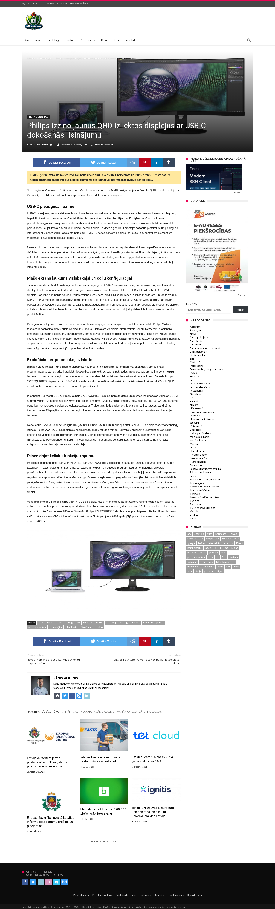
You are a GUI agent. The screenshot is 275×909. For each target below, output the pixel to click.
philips (160, 622)
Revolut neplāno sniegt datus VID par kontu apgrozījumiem (53, 659)
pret (223, 552)
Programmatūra (198, 458)
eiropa (209, 538)
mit (226, 547)
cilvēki (234, 533)
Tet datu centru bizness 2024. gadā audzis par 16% (153, 759)
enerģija (70, 622)
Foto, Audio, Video (200, 383)
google (191, 543)
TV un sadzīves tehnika (202, 507)
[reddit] (133, 162)
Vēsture (194, 514)
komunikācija (194, 547)
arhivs (193, 333)
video (100, 627)
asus (40, 622)
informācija (215, 543)
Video (193, 518)
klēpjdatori (117, 622)
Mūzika (194, 443)
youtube (208, 571)
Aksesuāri (195, 326)
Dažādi (194, 372)
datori (59, 622)
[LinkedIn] (41, 882)
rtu (217, 557)
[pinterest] (145, 162)
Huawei (194, 401)
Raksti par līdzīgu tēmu (43, 711)
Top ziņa (194, 500)
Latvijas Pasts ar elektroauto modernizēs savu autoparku (100, 759)
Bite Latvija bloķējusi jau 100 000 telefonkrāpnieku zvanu (103, 811)
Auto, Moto (196, 340)
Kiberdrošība (194, 894)
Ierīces (99, 622)
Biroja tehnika (197, 355)
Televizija (195, 493)
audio (49, 622)
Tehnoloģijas (45, 58)
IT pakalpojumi (175, 894)
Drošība (191, 538)
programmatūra (37, 627)
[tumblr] (169, 162)
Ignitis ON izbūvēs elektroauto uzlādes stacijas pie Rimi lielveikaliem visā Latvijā (153, 812)
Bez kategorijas (198, 351)
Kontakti (159, 894)
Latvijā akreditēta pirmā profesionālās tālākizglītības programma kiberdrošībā (47, 762)
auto (209, 533)
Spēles (193, 475)
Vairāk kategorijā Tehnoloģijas (139, 711)
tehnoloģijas (71, 627)
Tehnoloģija (55, 627)
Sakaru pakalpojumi (200, 472)
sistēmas (192, 561)
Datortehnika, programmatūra (206, 369)
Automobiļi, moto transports (205, 348)
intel (226, 543)
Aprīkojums (196, 330)
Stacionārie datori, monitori (205, 479)
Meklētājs (191, 304)
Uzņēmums (87, 627)
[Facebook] (25, 882)
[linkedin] (157, 162)
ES (78, 622)
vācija (198, 571)
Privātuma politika (102, 894)
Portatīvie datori (199, 454)
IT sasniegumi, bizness (202, 419)
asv (189, 533)
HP (191, 397)
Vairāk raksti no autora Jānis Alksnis (88, 711)
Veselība (194, 511)
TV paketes (196, 504)
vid (228, 566)
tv (234, 561)
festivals (87, 622)
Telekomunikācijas (200, 490)
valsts (220, 566)
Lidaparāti (195, 429)
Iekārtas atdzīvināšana (202, 411)
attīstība (199, 533)
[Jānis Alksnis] (34, 12)
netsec (193, 447)
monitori (135, 622)
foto (236, 538)
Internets (195, 415)
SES (224, 557)
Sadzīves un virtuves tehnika (205, 468)
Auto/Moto (196, 344)
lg (127, 622)
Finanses (194, 376)
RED (210, 557)
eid (201, 538)
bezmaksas (221, 533)
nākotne (191, 552)
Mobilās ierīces (198, 440)
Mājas (234, 547)
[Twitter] (33, 882)
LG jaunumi (196, 426)
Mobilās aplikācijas (200, 436)
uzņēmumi (192, 566)
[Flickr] (48, 882)
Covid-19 (195, 362)
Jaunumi (194, 422)
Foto (192, 380)
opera (203, 552)
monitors (148, 622)
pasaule (213, 552)
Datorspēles (196, 365)
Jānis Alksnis (41, 144)
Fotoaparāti (196, 390)
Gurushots (195, 394)
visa (189, 571)
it (106, 622)
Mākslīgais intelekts (200, 433)
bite (192, 358)
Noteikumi (145, 894)
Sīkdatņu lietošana (126, 894)
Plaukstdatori (197, 451)
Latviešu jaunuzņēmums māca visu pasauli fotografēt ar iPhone (147, 659)
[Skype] (56, 882)
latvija (208, 547)
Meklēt (240, 309)
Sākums (31, 58)
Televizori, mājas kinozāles (204, 497)
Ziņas (219, 571)
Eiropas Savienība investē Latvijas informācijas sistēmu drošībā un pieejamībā (50, 822)
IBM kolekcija (197, 408)
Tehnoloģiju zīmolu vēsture (204, 486)
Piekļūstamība (81, 894)
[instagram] (64, 882)
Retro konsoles (198, 461)
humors (194, 404)
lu (220, 547)
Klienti (239, 543)
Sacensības (196, 465)
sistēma (233, 557)
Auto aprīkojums (199, 337)
